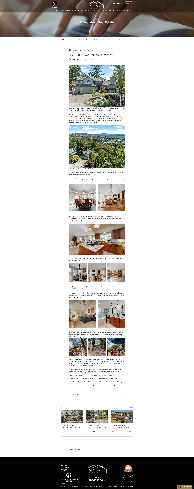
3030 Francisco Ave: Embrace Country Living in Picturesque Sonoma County (121, 426)
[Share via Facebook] (69, 394)
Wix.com (100, 486)
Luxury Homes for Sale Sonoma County (107, 378)
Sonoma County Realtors (89, 378)
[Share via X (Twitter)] (73, 394)
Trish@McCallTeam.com (66, 471)
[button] (93, 10)
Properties (105, 39)
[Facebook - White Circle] (90, 480)
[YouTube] (95, 480)
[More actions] (124, 50)
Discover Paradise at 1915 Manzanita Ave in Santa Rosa (97, 426)
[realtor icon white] (103, 480)
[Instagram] (98, 480)
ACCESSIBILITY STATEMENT (126, 486)
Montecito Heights (90, 385)
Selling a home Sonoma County (94, 375)
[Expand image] (82, 197)
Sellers (120, 39)
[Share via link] (81, 394)
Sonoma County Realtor (110, 375)
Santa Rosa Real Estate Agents (77, 382)
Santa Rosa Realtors (75, 378)
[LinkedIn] (92, 480)
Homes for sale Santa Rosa (76, 375)
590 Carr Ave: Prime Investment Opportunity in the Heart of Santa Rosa (72, 426)
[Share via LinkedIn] (77, 394)
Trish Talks (80, 39)
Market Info (97, 39)
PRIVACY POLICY (112, 486)
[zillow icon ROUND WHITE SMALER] (101, 480)
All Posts (63, 39)
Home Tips (88, 39)
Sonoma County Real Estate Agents (115, 382)
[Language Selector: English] (128, 3)
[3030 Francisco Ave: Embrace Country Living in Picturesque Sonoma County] (122, 416)
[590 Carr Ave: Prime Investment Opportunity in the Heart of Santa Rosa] (72, 416)
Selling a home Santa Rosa (76, 385)
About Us (113, 39)
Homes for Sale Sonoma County (96, 382)
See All (131, 407)
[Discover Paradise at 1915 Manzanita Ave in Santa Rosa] (97, 416)
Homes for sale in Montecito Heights (107, 385)
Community (71, 39)
